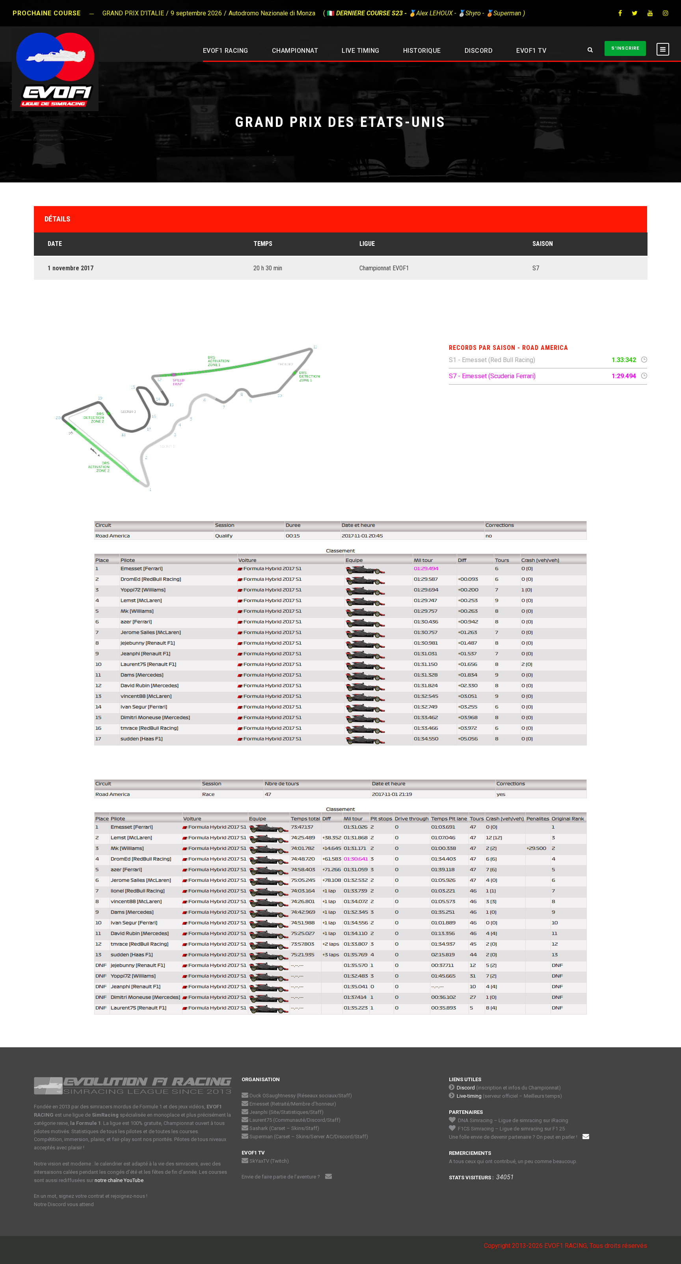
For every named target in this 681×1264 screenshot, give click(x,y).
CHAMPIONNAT (295, 50)
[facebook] (620, 13)
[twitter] (635, 13)
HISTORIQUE (422, 50)
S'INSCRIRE (625, 48)
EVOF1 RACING (225, 50)
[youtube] (650, 13)
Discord (466, 1088)
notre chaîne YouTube (119, 1180)
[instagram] (665, 13)
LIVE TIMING (361, 50)
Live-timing (469, 1096)
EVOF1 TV (531, 50)
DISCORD (479, 50)
